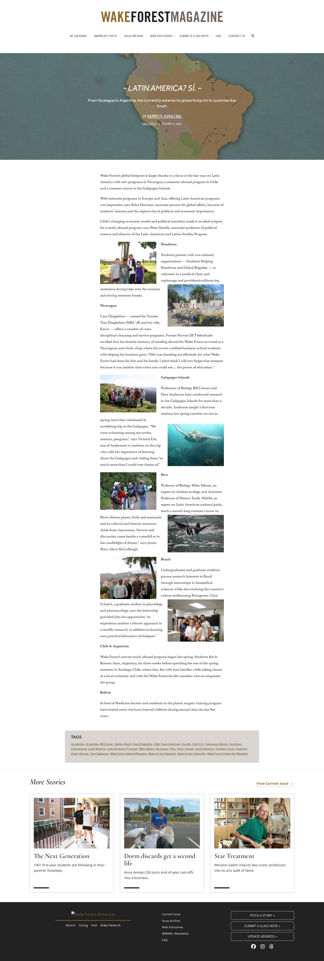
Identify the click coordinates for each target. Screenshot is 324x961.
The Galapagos (99, 753)
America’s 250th (105, 36)
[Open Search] (252, 35)
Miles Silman (146, 749)
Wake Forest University (191, 753)
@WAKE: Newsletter (175, 933)
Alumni (71, 925)
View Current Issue (272, 783)
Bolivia (119, 744)
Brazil (127, 744)
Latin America (97, 749)
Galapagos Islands (216, 744)
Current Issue (171, 914)
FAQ (218, 36)
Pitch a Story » (262, 915)
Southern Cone (224, 749)
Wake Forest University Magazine (227, 753)
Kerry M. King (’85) (164, 116)
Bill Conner (106, 744)
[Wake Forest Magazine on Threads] (271, 946)
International (79, 749)
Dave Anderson (170, 744)
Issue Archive (133, 36)
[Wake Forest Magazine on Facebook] (253, 946)
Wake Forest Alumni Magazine (128, 753)
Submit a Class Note (194, 36)
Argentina (92, 744)
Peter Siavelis (185, 749)
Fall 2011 (149, 123)
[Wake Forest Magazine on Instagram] (262, 946)
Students (241, 749)
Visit (94, 925)
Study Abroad (79, 753)
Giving (83, 925)
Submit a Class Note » (262, 926)
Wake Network (110, 925)
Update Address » (262, 936)
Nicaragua (161, 749)
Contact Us (236, 36)
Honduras (235, 744)
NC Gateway (78, 36)
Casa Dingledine (142, 744)
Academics (78, 744)
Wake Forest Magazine (162, 753)
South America (204, 749)
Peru (173, 749)
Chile (157, 744)
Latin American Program (122, 749)
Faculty (186, 744)
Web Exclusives (161, 36)
